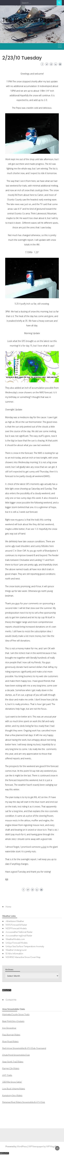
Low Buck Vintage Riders (13, 1088)
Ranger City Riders (10, 1068)
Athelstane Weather (15, 921)
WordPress (22, 1146)
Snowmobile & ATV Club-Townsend (24, 1048)
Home (8, 906)
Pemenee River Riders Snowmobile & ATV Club (23, 1102)
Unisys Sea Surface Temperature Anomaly (25, 946)
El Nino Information (14, 953)
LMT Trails (7, 1075)
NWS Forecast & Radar (16, 924)
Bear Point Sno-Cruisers (13, 1021)
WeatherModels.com (15, 939)
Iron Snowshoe (9, 1028)
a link (43, 846)
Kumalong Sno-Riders (12, 1095)
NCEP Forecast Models (16, 928)
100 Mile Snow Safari (12, 1082)
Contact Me (11, 999)
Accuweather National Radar (19, 932)
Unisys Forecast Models (17, 942)
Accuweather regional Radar (19, 935)
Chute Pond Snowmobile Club (16, 1055)
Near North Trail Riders (12, 1061)
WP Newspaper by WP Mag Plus (43, 1146)
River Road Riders (10, 1041)
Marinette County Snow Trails (15, 1014)
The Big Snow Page (27, 20)
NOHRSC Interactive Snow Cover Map (23, 957)
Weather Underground (16, 950)
